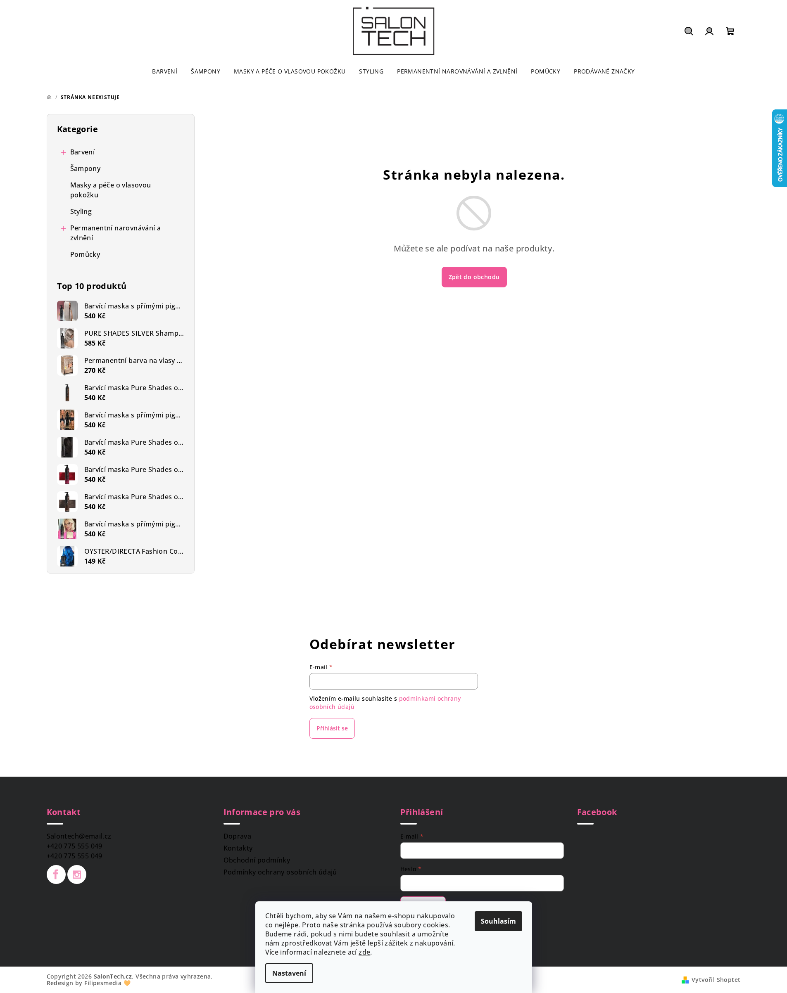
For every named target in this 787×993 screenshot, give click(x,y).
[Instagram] (76, 874)
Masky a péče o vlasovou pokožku (110, 189)
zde (364, 952)
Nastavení (289, 973)
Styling (81, 211)
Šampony (85, 168)
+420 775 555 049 (74, 846)
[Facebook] (56, 874)
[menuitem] (164, 71)
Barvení (82, 151)
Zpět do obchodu (474, 277)
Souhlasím (498, 921)
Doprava (237, 836)
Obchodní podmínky (256, 860)
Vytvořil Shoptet (716, 980)
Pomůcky (85, 254)
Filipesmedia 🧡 (107, 983)
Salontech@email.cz (79, 836)
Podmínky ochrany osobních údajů (280, 872)
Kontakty (238, 848)
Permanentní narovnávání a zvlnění (115, 232)
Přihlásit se (332, 728)
